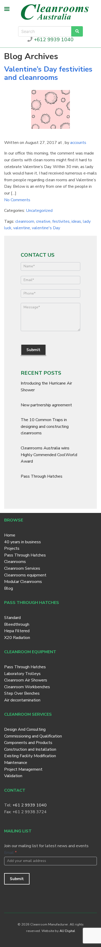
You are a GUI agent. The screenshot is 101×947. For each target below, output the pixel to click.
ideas (76, 221)
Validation (13, 776)
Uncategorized (39, 210)
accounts (78, 142)
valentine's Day (46, 228)
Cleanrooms (15, 562)
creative (43, 221)
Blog (8, 588)
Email (10, 852)
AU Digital (67, 931)
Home (9, 535)
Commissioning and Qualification (33, 736)
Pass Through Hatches (41, 476)
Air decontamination (22, 700)
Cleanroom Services (22, 568)
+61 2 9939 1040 (29, 805)
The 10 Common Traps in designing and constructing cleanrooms (45, 426)
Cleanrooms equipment (25, 575)
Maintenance (15, 762)
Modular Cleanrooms (23, 581)
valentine (21, 228)
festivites (61, 221)
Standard (12, 618)
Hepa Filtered (17, 631)
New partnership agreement (46, 405)
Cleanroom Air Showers (25, 680)
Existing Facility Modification (30, 756)
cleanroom (24, 221)
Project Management (23, 769)
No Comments (17, 200)
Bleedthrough (16, 624)
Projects (11, 548)
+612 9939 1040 (53, 39)
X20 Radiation (17, 637)
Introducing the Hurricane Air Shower (46, 386)
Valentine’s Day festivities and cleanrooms (48, 73)
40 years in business (22, 542)
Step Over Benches (22, 693)
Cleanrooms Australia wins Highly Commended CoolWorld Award (49, 454)
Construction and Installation (30, 749)
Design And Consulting (25, 729)
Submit (33, 349)
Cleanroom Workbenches (27, 687)
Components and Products (28, 743)
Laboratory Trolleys (22, 674)
